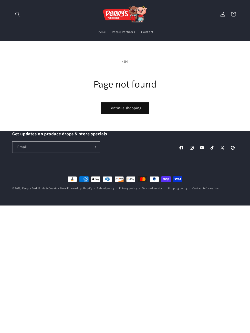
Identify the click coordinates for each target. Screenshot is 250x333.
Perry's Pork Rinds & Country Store (44, 188)
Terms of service (152, 188)
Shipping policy (177, 188)
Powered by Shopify (79, 188)
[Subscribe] (94, 147)
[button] (17, 14)
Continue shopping (125, 108)
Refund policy (105, 188)
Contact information (205, 188)
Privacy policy (128, 188)
